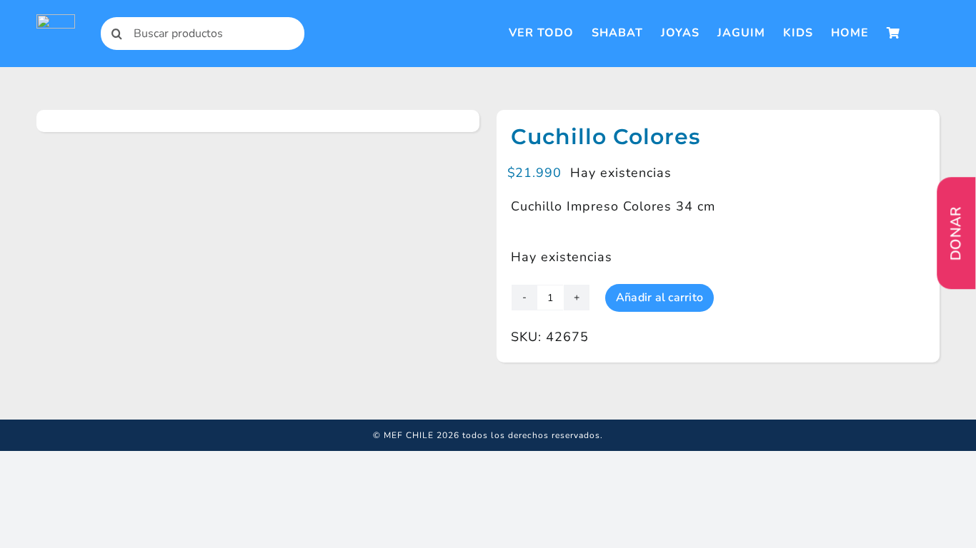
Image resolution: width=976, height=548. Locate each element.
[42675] (94, 121)
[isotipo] (55, 20)
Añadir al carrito (659, 297)
